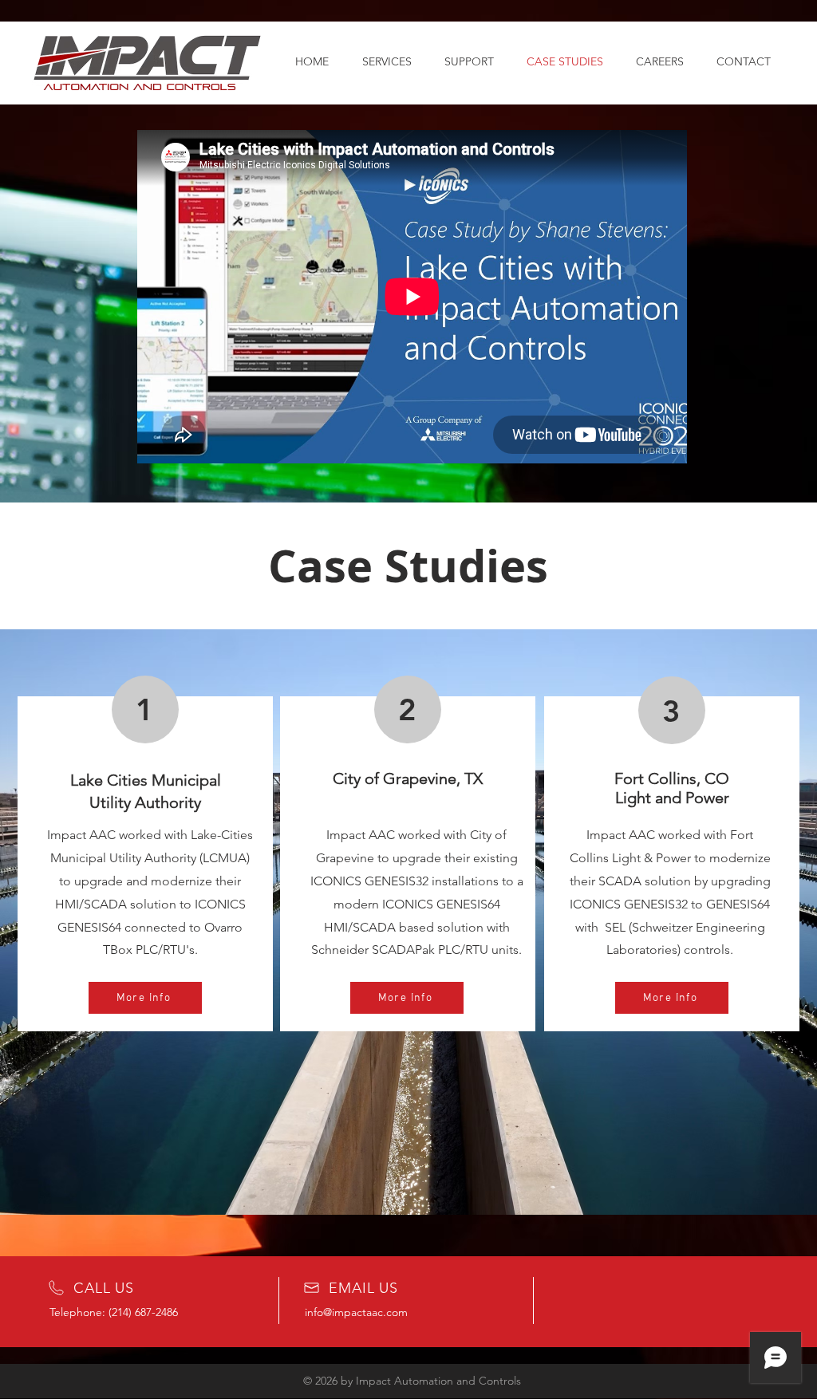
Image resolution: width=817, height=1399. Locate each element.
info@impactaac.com (356, 1312)
